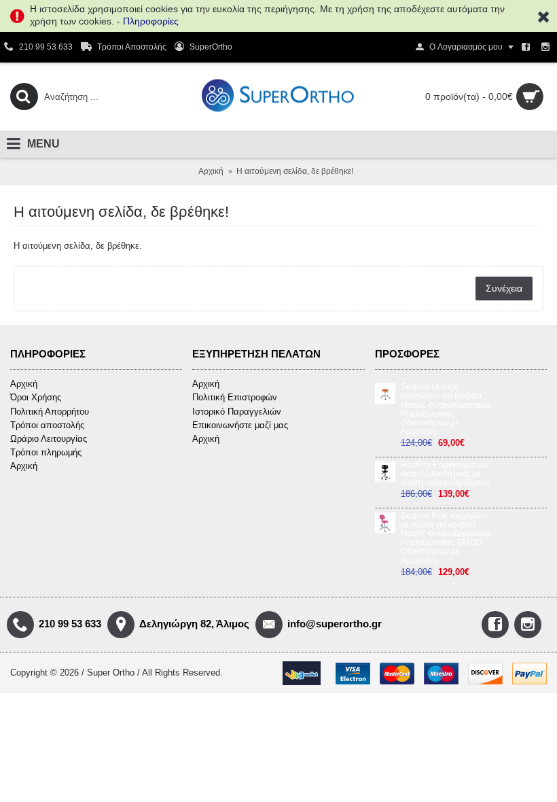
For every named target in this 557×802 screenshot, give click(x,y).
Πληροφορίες (151, 21)
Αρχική (210, 171)
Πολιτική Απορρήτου (49, 411)
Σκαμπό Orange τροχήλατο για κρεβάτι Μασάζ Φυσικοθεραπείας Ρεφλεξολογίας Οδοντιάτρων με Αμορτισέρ (446, 409)
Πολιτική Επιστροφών (234, 397)
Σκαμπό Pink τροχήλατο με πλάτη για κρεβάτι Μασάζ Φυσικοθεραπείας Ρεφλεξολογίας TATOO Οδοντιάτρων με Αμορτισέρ (446, 538)
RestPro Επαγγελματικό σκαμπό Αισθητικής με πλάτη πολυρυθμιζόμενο (445, 474)
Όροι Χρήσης (35, 397)
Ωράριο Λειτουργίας (48, 439)
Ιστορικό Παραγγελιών (236, 411)
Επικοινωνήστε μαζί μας (240, 425)
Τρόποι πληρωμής (46, 452)
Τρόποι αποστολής (47, 425)
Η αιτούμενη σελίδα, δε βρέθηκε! (294, 171)
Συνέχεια (504, 288)
